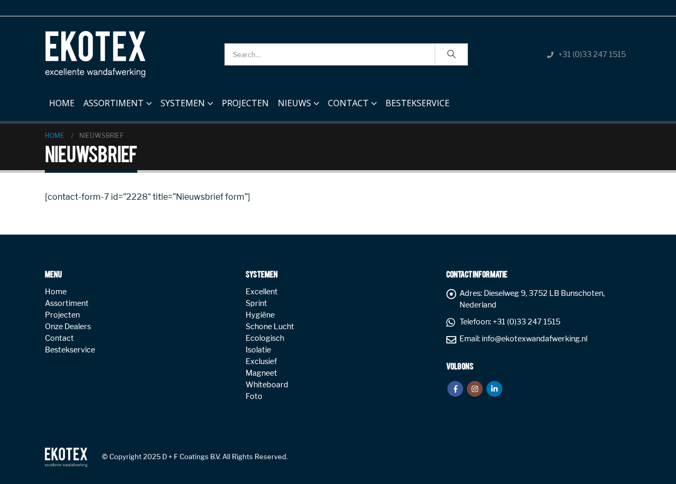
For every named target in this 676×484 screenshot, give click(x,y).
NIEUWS (294, 103)
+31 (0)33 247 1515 (592, 54)
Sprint (256, 303)
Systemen (183, 103)
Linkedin (494, 389)
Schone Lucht (270, 326)
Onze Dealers (68, 326)
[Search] (451, 54)
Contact (348, 103)
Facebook (455, 389)
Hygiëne (260, 315)
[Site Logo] (95, 54)
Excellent (262, 291)
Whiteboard (267, 384)
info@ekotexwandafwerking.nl (534, 338)
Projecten (245, 103)
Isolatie (258, 350)
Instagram (475, 389)
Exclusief (261, 361)
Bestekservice (417, 103)
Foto (254, 396)
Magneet (261, 373)
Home (61, 103)
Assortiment (113, 103)
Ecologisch (265, 338)
